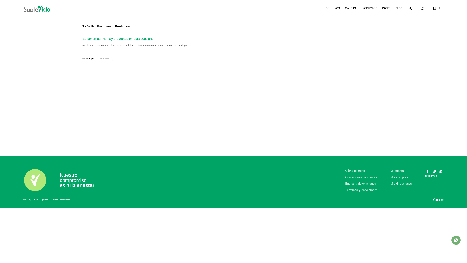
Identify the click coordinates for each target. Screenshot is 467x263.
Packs (386, 8)
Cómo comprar (355, 171)
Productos (369, 8)
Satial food (104, 58)
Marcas (350, 8)
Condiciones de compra (361, 177)
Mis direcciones (401, 183)
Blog (399, 8)
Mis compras (399, 177)
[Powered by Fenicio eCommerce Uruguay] (438, 200)
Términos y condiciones (361, 190)
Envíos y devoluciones (360, 183)
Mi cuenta (397, 171)
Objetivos (333, 8)
